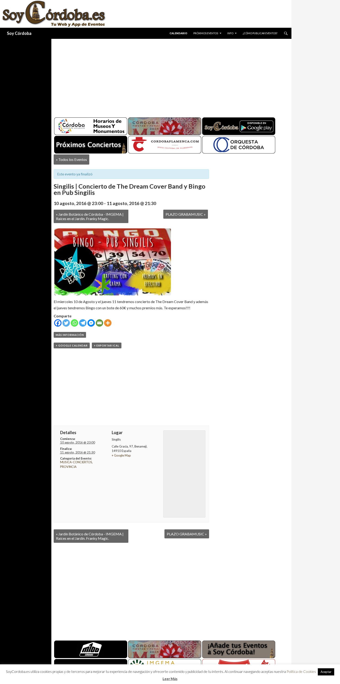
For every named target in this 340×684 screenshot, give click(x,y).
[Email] (99, 323)
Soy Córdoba (19, 33)
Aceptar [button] (326, 672)
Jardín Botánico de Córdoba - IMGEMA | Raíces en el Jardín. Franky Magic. (90, 216)
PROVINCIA (68, 467)
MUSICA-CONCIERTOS (76, 462)
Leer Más (170, 679)
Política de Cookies (301, 671)
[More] (107, 323)
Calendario (178, 33)
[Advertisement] (167, 76)
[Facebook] (58, 323)
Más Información (70, 334)
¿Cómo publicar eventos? (260, 33)
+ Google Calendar (72, 345)
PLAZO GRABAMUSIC (186, 214)
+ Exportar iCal (106, 345)
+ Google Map (121, 455)
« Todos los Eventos (71, 159)
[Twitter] (66, 323)
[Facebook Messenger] (91, 323)
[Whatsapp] (74, 323)
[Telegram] (83, 323)
